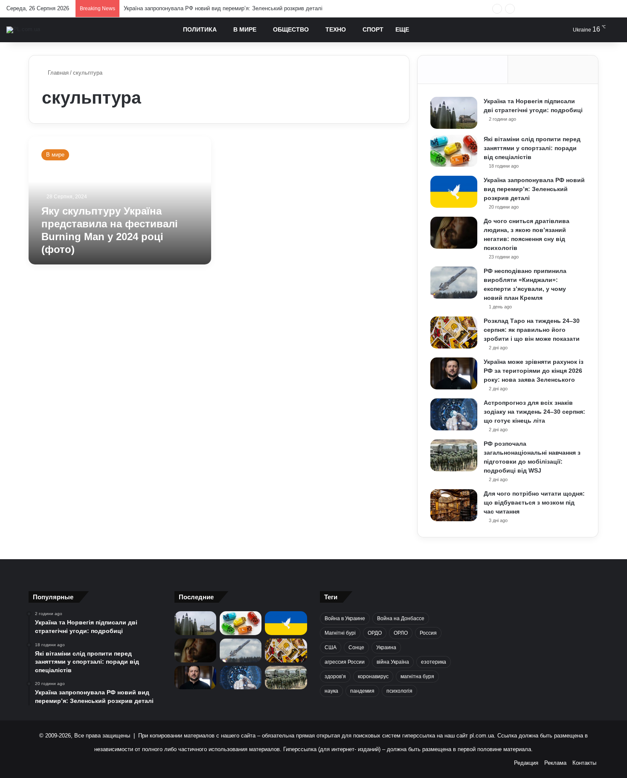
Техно (335, 29)
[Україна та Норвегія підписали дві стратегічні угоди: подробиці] (453, 113)
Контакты (584, 763)
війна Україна (393, 662)
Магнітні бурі (340, 633)
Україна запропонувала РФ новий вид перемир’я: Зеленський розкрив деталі (223, 8)
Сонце (356, 647)
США (331, 647)
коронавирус (373, 676)
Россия (428, 633)
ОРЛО (401, 633)
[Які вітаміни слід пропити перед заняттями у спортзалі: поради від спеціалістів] (453, 151)
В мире (244, 29)
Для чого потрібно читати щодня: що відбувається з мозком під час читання (534, 502)
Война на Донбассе (400, 618)
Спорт (373, 29)
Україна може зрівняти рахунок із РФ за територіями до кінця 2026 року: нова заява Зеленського (533, 370)
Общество (291, 29)
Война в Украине (345, 618)
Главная (57, 73)
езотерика (433, 662)
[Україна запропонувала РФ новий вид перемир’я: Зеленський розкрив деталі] (453, 192)
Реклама (555, 763)
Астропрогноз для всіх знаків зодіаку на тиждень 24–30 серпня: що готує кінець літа (534, 411)
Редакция (526, 763)
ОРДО (375, 633)
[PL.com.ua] (23, 29)
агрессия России (345, 662)
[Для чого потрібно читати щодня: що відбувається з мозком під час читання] (453, 505)
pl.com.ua (482, 735)
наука (331, 691)
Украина (386, 647)
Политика (200, 29)
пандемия (362, 691)
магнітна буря (417, 676)
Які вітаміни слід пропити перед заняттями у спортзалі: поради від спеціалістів (532, 148)
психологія (399, 691)
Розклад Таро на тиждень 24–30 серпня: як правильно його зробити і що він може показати (532, 329)
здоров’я (335, 676)
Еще (402, 29)
